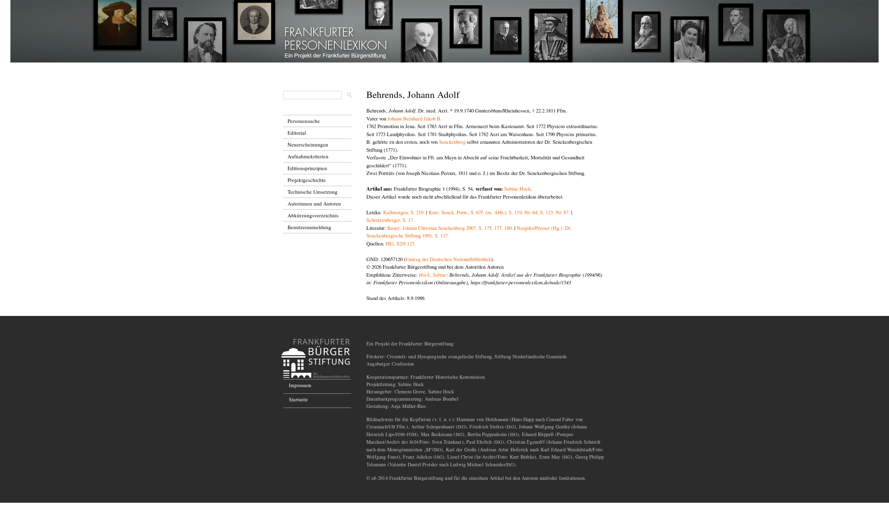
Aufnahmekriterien (308, 156)
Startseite (298, 399)
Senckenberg (452, 141)
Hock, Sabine (432, 274)
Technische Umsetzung (313, 191)
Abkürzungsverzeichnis (313, 215)
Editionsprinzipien (307, 168)
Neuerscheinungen (308, 144)
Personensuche (304, 120)
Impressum (300, 385)
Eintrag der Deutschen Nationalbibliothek (448, 259)
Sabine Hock (517, 188)
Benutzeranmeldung (309, 227)
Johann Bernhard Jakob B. (415, 118)
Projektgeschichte (307, 179)
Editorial (297, 132)
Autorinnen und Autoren (314, 203)
